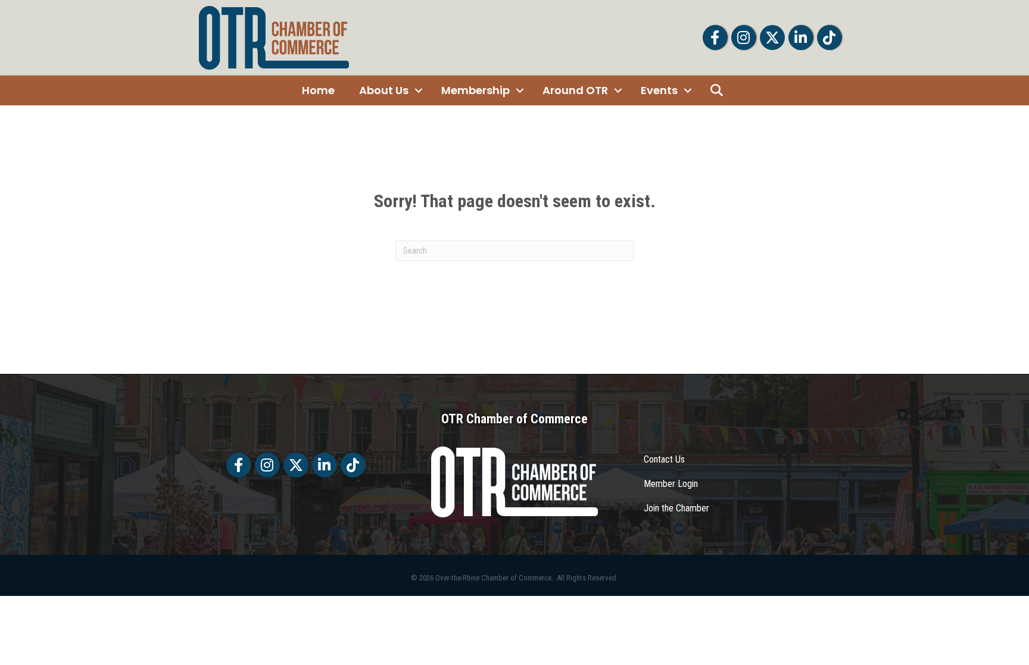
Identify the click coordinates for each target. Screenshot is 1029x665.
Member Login (671, 483)
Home (318, 90)
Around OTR (575, 90)
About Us (384, 90)
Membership (475, 90)
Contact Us (664, 459)
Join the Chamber (676, 508)
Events (659, 90)
